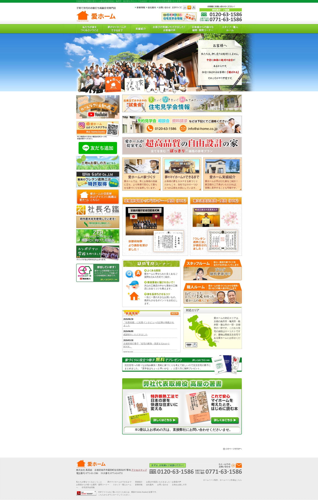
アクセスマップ (139, 470)
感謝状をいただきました (135, 334)
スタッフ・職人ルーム (122, 485)
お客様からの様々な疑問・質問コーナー (92, 485)
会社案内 (149, 485)
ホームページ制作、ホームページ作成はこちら (222, 480)
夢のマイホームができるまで (119, 482)
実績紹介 (138, 482)
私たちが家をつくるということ (89, 482)
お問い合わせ (162, 485)
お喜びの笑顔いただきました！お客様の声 (163, 482)
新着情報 (138, 485)
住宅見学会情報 (88, 487)
